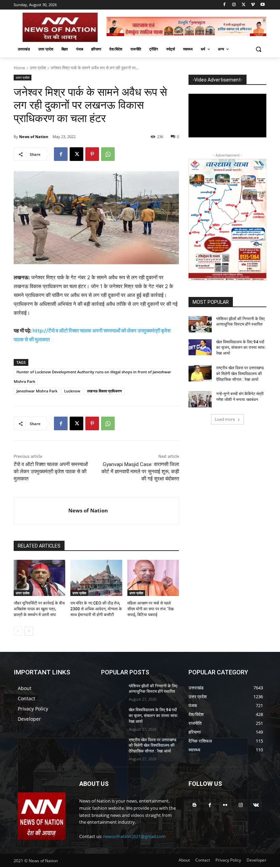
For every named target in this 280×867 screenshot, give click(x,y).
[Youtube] (262, 5)
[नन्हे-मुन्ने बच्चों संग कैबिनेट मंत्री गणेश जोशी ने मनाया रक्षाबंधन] (200, 399)
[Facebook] (224, 5)
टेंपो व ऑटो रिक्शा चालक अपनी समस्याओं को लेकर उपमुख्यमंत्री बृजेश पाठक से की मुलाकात (51, 471)
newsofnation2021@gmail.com (134, 836)
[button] (258, 49)
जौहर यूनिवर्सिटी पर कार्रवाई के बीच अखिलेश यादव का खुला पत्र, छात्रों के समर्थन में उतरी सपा (39, 609)
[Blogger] (194, 805)
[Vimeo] (253, 5)
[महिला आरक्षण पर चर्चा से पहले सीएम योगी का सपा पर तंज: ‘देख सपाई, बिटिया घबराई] (153, 578)
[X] (244, 5)
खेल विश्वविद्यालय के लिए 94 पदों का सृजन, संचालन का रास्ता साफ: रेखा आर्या (241, 348)
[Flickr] (225, 805)
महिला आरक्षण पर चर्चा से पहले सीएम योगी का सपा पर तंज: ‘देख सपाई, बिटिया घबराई (150, 609)
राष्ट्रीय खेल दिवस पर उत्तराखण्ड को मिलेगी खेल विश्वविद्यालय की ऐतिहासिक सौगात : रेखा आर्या (240, 373)
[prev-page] (18, 631)
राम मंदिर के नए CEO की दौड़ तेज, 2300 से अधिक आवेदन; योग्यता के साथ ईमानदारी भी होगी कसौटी (96, 609)
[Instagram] (234, 5)
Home (19, 68)
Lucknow (72, 390)
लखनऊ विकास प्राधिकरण (104, 390)
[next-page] (29, 631)
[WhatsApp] (108, 154)
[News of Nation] (41, 511)
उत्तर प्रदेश (38, 68)
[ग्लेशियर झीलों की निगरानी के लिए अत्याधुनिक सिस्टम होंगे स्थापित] (200, 324)
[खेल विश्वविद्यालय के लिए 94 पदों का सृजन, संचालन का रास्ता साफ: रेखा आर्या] (200, 347)
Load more (225, 419)
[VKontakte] (256, 805)
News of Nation (33, 136)
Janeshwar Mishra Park (36, 390)
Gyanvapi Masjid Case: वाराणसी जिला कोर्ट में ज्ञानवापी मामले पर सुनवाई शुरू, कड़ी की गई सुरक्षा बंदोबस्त (140, 471)
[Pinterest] (92, 154)
